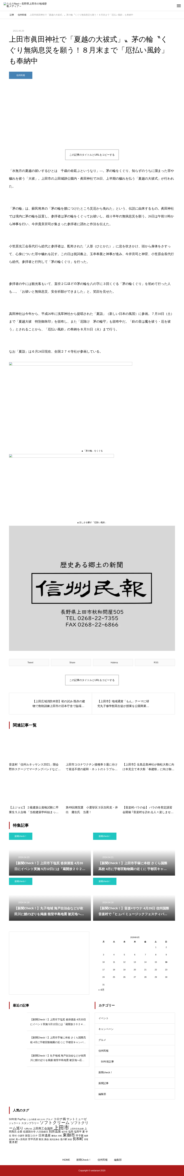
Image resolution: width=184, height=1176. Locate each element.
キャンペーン (106, 1029)
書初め (54, 1136)
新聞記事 (103, 1083)
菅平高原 (33, 1139)
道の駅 (63, 1139)
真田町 (12, 1139)
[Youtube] (25, 1170)
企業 (19, 1131)
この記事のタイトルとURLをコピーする (92, 154)
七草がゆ (28, 1129)
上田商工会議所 (43, 1128)
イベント (103, 1018)
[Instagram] (6, 1170)
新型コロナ (31, 1135)
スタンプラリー (30, 1123)
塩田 (70, 1131)
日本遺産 (44, 1135)
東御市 (69, 1135)
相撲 (86, 1136)
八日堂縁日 (42, 1131)
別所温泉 (55, 1131)
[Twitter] (11, 1170)
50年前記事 (107, 1061)
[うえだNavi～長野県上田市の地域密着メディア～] (26, 5)
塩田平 (78, 1131)
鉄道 (70, 1139)
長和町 (78, 1139)
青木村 (13, 1142)
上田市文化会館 (77, 1129)
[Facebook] (17, 1170)
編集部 (102, 1094)
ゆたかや (41, 1119)
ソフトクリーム (55, 1122)
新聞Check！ (83, 1159)
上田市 (61, 1128)
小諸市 (20, 1135)
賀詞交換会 (54, 1139)
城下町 (65, 1132)
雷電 (86, 1139)
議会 (46, 1139)
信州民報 (20, 75)
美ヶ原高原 (21, 1139)
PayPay (22, 1119)
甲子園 (79, 1135)
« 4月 (101, 989)
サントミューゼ (76, 1119)
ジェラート (15, 1123)
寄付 (14, 1135)
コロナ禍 (60, 1119)
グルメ (102, 1039)
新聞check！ (21, 836)
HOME (66, 1159)
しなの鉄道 (31, 1119)
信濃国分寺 (29, 1131)
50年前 (13, 1119)
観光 (41, 1139)
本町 (60, 1136)
